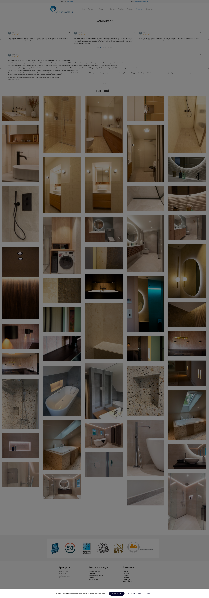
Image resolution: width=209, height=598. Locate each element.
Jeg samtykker (117, 593)
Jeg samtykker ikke (134, 593)
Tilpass (147, 593)
